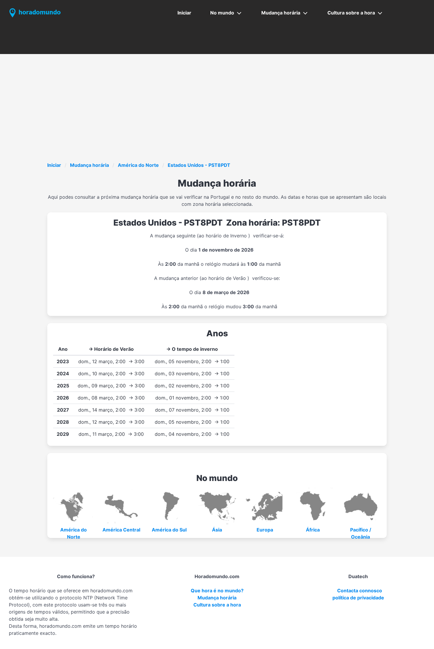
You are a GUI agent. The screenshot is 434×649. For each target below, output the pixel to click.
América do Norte (138, 165)
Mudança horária (280, 13)
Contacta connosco (359, 590)
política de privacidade (358, 598)
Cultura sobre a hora (351, 13)
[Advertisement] (224, 117)
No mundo (222, 13)
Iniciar (184, 13)
